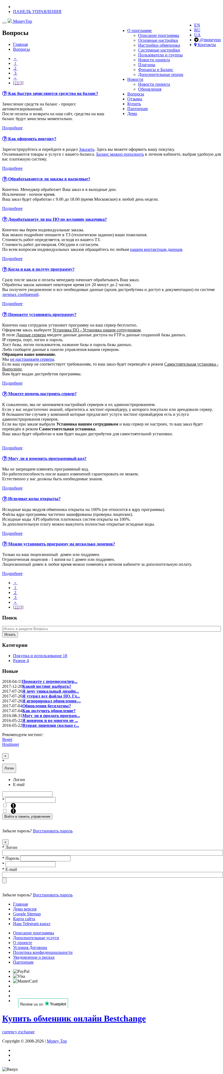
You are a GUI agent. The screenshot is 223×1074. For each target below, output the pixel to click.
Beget (7, 739)
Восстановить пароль (53, 831)
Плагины (146, 64)
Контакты (206, 44)
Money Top (57, 1041)
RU (197, 30)
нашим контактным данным (156, 249)
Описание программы (158, 35)
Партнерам (137, 108)
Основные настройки (158, 40)
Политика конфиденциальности (43, 952)
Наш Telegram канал (31, 923)
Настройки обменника (159, 45)
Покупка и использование (40, 655)
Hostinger (10, 744)
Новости (135, 79)
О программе (139, 30)
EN (197, 25)
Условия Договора (30, 947)
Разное (21, 660)
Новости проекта (154, 59)
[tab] (111, 93)
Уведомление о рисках (34, 957)
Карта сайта (24, 918)
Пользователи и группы (160, 55)
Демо (132, 113)
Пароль (10, 858)
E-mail (18, 784)
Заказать (86, 149)
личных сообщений (20, 294)
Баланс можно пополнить (120, 154)
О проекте (22, 942)
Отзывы (134, 99)
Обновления (149, 89)
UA (197, 35)
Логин (19, 779)
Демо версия (24, 909)
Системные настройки (159, 50)
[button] (111, 93)
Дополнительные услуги (36, 937)
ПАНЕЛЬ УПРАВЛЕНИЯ (37, 11)
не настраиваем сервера (32, 359)
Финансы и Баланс (155, 69)
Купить (134, 103)
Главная (20, 44)
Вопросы (135, 94)
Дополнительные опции (160, 74)
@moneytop (210, 39)
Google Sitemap (27, 914)
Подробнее (12, 128)
